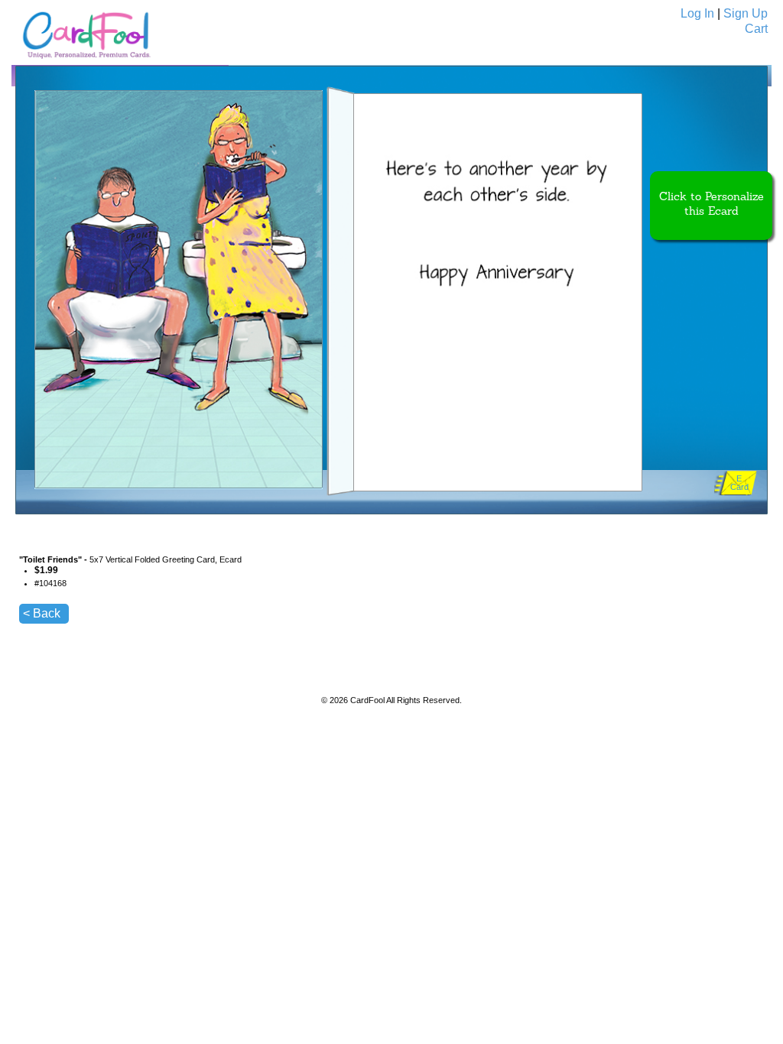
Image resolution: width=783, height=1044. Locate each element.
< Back (41, 613)
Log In (697, 13)
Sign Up (745, 13)
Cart (756, 28)
